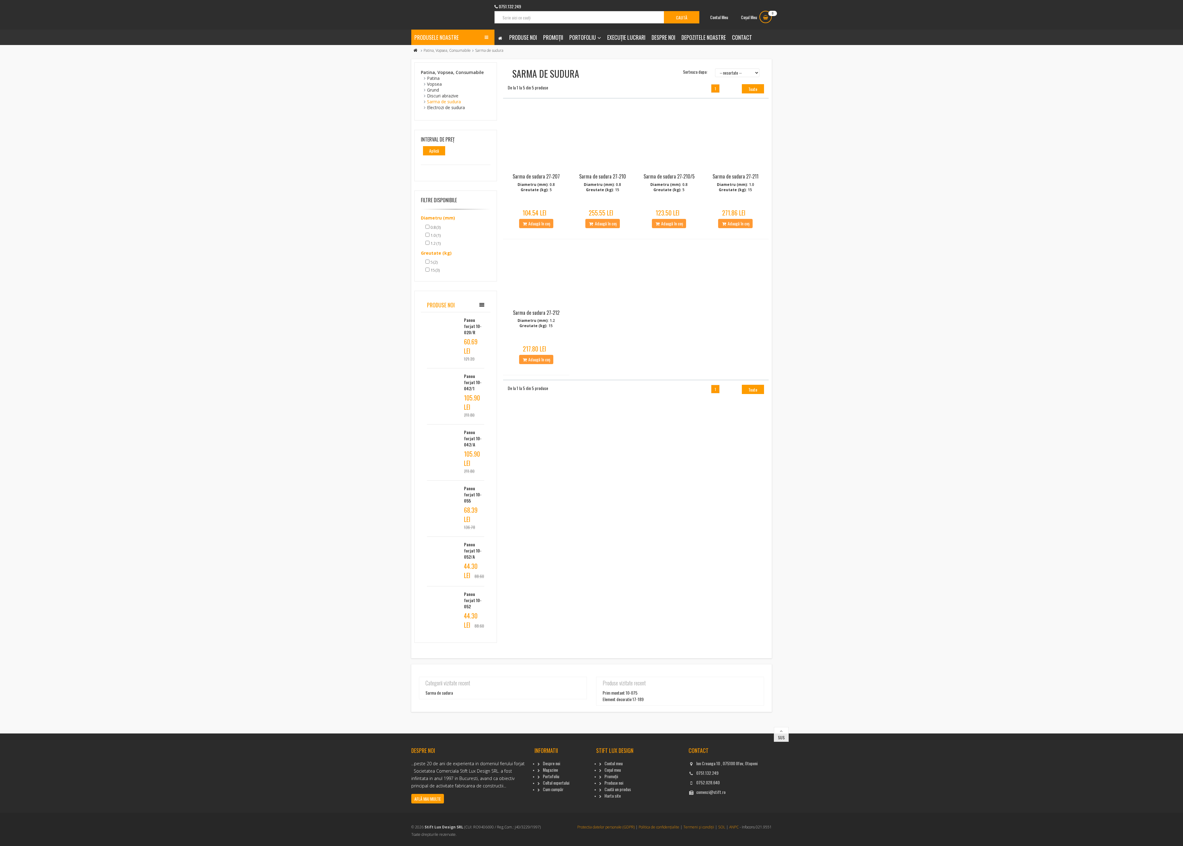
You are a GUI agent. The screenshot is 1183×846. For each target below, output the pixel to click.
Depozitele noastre (703, 37)
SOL (721, 827)
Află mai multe (427, 798)
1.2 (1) (435, 243)
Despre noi (663, 37)
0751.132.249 (707, 773)
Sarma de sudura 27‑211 (735, 176)
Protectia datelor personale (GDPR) (606, 827)
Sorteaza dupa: (695, 71)
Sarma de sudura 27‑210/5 (669, 176)
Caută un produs (617, 789)
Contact (742, 37)
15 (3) (434, 270)
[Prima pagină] (415, 50)
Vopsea (434, 84)
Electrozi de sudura (446, 107)
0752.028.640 (708, 782)
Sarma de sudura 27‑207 (536, 176)
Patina (433, 78)
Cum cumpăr (553, 789)
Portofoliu (582, 37)
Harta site (612, 795)
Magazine (550, 769)
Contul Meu (719, 17)
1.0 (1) (435, 235)
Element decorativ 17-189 (623, 699)
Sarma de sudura (444, 102)
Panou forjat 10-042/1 (473, 382)
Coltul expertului (556, 782)
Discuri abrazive (442, 96)
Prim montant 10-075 (620, 692)
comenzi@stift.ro (711, 792)
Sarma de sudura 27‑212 (536, 312)
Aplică (434, 150)
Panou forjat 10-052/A (473, 550)
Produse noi (523, 37)
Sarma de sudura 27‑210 (602, 176)
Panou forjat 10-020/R (473, 326)
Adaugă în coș (538, 223)
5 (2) (433, 262)
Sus (781, 737)
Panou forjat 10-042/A (473, 438)
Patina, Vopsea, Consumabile (447, 50)
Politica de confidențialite (659, 827)
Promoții (553, 37)
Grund (433, 90)
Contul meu (613, 763)
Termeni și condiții (698, 827)
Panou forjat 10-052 (473, 600)
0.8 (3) (435, 227)
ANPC (734, 827)
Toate (752, 89)
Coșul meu (612, 769)
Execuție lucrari (626, 37)
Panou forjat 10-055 (473, 494)
